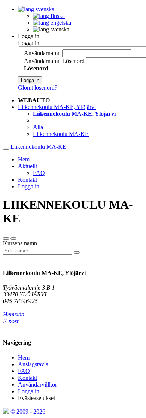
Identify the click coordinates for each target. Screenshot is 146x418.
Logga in (28, 36)
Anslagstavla (33, 364)
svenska (44, 9)
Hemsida (13, 314)
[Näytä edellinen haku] (13, 238)
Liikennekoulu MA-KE (61, 134)
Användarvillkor (37, 384)
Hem (24, 159)
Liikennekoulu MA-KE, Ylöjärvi (57, 107)
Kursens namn (20, 243)
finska (57, 16)
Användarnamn (42, 53)
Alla (38, 127)
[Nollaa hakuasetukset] (6, 238)
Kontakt (27, 179)
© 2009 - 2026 (27, 411)
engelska (60, 22)
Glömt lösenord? (37, 87)
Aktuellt (27, 166)
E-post (10, 321)
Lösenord (73, 61)
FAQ (39, 173)
